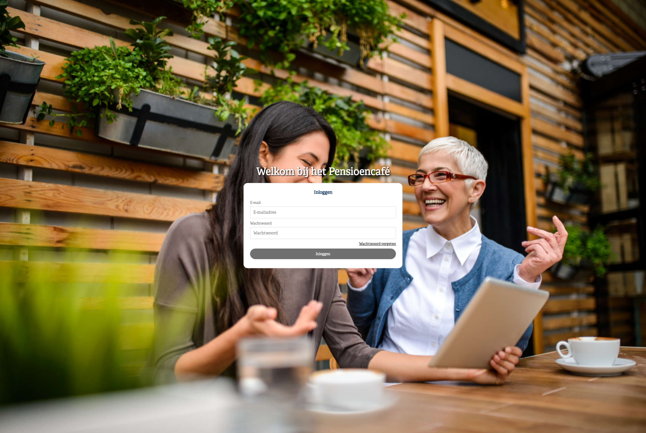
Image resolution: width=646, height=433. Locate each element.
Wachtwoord (261, 223)
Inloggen (323, 254)
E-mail (255, 202)
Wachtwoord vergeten (377, 243)
